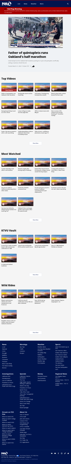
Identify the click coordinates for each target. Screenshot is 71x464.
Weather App (41, 361)
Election (4, 368)
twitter (68, 453)
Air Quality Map (42, 352)
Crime (3, 351)
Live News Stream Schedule (25, 429)
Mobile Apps (23, 432)
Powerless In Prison (7, 382)
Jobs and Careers (24, 419)
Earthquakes (41, 357)
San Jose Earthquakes (61, 367)
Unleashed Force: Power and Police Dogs (8, 385)
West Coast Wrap (7, 363)
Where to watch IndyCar (9, 428)
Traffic (21, 349)
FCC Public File (24, 440)
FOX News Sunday (7, 366)
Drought (4, 353)
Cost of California (7, 380)
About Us (23, 412)
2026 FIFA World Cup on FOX (62, 347)
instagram (61, 453)
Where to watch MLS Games (8, 443)
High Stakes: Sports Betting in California (25, 382)
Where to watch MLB (8, 422)
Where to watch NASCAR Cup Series (7, 425)
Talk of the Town (24, 392)
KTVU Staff (23, 416)
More (41, 4)
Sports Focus (23, 390)
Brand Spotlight (24, 407)
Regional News (61, 374)
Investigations (7, 374)
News (4, 344)
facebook (58, 453)
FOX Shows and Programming (24, 423)
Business (4, 357)
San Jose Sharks (59, 365)
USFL (56, 369)
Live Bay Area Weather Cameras (44, 349)
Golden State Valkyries (61, 357)
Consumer (5, 359)
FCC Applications (24, 442)
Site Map (22, 438)
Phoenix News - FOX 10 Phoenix (62, 380)
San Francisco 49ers (61, 350)
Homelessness (6, 378)
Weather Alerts (42, 347)
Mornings (23, 344)
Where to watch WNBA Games (8, 439)
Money (40, 374)
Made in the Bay (24, 386)
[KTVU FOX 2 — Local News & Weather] (8, 4)
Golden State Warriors (61, 352)
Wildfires (4, 355)
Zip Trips (22, 347)
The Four (22, 380)
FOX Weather (41, 363)
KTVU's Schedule (24, 426)
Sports (57, 344)
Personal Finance (42, 376)
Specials (23, 374)
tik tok (65, 453)
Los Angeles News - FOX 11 (60, 377)
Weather (41, 344)
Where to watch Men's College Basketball (8, 431)
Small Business (42, 380)
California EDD (6, 376)
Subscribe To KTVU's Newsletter (25, 435)
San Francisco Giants (61, 355)
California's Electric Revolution (25, 377)
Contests (22, 351)
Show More (35, 143)
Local (3, 347)
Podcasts (4, 361)
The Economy (41, 378)
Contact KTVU (24, 421)
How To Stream (24, 414)
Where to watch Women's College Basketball (7, 435)
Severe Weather (42, 359)
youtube (55, 453)
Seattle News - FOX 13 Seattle (61, 384)
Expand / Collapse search (68, 3)
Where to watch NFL (8, 416)
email (51, 453)
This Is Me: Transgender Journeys (26, 394)
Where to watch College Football (8, 419)
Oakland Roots (59, 359)
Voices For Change (25, 401)
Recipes (22, 353)
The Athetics (58, 363)
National (4, 349)
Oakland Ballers (59, 361)
